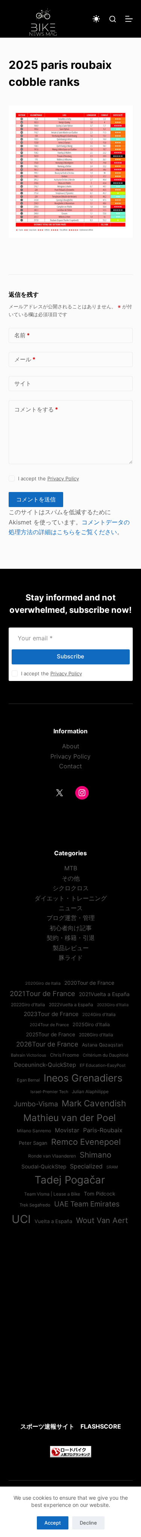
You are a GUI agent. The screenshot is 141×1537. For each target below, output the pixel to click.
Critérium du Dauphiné (106, 1055)
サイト (22, 383)
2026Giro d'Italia (96, 1034)
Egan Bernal (28, 1080)
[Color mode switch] (96, 19)
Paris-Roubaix (103, 1130)
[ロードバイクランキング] (70, 1451)
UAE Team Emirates (87, 1204)
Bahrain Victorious (28, 1055)
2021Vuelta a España (104, 994)
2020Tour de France (89, 983)
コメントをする (36, 409)
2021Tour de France (42, 993)
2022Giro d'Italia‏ (28, 1004)
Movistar (67, 1130)
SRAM (112, 1167)
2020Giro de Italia (43, 983)
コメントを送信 (36, 499)
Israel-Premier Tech (49, 1091)
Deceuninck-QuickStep (45, 1064)
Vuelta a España (53, 1221)
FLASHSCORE (100, 1426)
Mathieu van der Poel (69, 1117)
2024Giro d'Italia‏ (98, 1014)
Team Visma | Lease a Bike (52, 1194)
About (70, 746)
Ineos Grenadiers (83, 1078)
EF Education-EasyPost (103, 1065)
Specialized (86, 1166)
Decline (88, 1523)
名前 (22, 335)
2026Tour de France (47, 1044)
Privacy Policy (63, 478)
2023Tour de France (51, 1014)
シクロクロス (71, 888)
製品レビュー (71, 948)
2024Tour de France (49, 1024)
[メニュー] (129, 19)
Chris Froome (64, 1055)
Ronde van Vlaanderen (52, 1156)
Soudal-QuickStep (43, 1167)
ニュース (71, 908)
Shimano (95, 1154)
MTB (70, 868)
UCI (21, 1219)
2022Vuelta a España (71, 1004)
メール (24, 359)
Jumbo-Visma (36, 1104)
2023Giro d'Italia (113, 1004)
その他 (71, 878)
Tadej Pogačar (70, 1179)
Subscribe (70, 656)
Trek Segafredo (35, 1205)
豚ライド (71, 957)
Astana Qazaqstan (102, 1045)
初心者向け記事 (71, 928)
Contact (70, 766)
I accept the (48, 478)
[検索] (112, 19)
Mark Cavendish (94, 1103)
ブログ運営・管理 (71, 918)
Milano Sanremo (34, 1130)
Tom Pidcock (99, 1194)
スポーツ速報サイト (47, 1426)
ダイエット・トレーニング (71, 898)
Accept (52, 1523)
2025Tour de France (50, 1034)
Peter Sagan (33, 1143)
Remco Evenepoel (86, 1142)
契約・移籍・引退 (71, 937)
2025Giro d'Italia (91, 1024)
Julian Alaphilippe (90, 1091)
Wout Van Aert (102, 1220)
